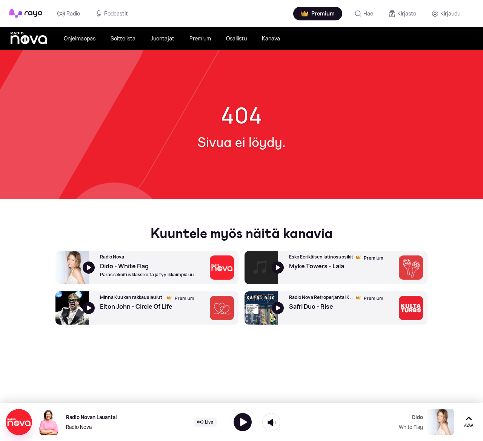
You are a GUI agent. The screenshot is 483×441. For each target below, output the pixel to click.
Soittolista (123, 38)
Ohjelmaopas (79, 38)
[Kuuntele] (243, 422)
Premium (200, 38)
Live (209, 422)
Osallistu (236, 38)
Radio (73, 13)
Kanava (271, 38)
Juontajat (162, 38)
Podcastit (116, 13)
